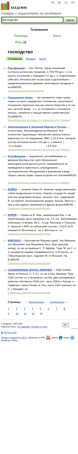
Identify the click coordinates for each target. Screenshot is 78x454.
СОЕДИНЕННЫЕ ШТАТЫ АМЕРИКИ (30, 269)
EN (52, 2)
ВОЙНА (12, 189)
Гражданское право (20, 97)
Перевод (30, 58)
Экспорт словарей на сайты (14, 337)
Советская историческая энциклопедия (29, 208)
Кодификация (17, 156)
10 (17, 313)
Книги (57, 35)
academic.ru (14, 6)
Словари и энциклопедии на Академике (31, 13)
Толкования (39, 29)
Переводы (21, 35)
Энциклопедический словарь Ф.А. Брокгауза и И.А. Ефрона (38, 120)
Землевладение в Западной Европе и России (37, 126)
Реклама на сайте (39, 327)
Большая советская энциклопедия (26, 91)
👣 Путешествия (9, 332)
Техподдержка (23, 327)
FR (72, 2)
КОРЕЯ (12, 214)
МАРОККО (14, 240)
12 (33, 313)
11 (25, 313)
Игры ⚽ (21, 42)
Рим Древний (16, 68)
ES (66, 2)
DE (59, 2)
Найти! (70, 20)
